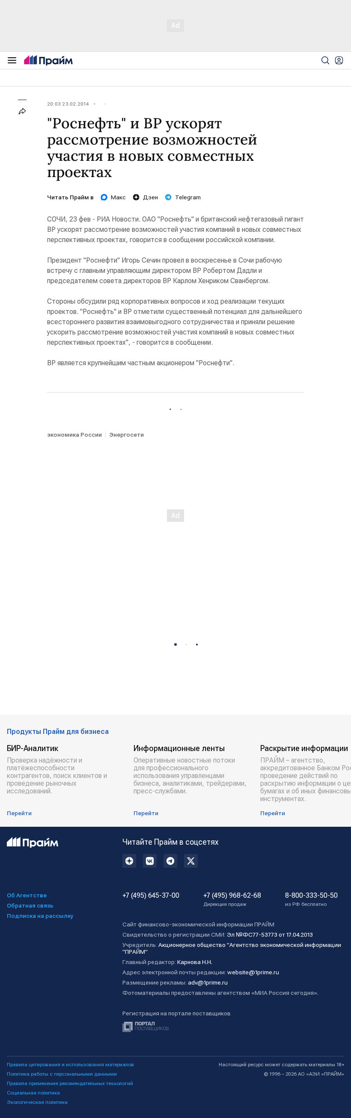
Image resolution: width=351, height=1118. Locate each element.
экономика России (74, 434)
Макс (118, 197)
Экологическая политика (37, 1102)
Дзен (150, 197)
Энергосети (126, 434)
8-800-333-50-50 (311, 899)
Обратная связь (30, 905)
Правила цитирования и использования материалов (70, 1065)
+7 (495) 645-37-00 (150, 895)
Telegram (188, 197)
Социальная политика (33, 1093)
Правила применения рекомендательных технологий (70, 1083)
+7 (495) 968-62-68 (232, 899)
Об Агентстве (27, 895)
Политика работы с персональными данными (62, 1074)
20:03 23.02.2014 (68, 104)
